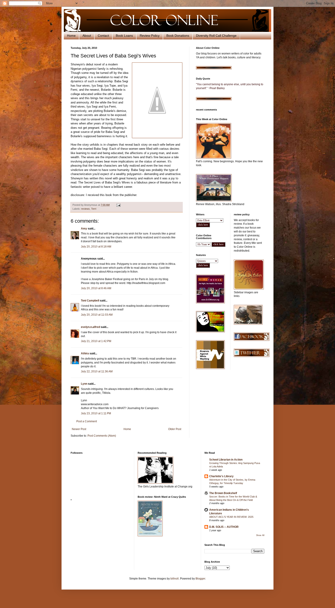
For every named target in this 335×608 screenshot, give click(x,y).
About (86, 35)
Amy (84, 228)
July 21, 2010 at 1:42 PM (96, 341)
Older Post (174, 429)
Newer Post (79, 429)
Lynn (84, 383)
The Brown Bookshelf (223, 493)
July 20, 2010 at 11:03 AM (97, 314)
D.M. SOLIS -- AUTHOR (224, 526)
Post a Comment (86, 421)
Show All (260, 535)
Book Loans (124, 35)
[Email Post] (118, 205)
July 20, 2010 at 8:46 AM (96, 288)
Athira (85, 353)
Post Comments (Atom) (102, 435)
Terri (93, 208)
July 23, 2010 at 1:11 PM (96, 413)
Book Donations (177, 35)
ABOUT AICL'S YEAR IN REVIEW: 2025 (231, 516)
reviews (85, 208)
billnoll (174, 578)
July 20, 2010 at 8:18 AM (96, 246)
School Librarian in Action (225, 459)
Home (71, 35)
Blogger (200, 578)
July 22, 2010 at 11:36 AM (97, 371)
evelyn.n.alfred (90, 327)
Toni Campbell (90, 300)
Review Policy (150, 35)
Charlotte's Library (221, 476)
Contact (103, 35)
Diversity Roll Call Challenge (216, 35)
